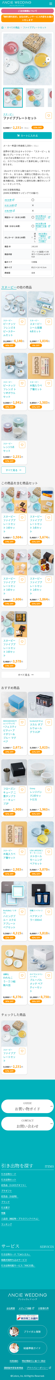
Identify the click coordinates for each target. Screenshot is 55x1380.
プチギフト (6, 1190)
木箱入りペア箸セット (36, 387)
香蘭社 (6, 974)
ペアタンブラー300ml (36, 918)
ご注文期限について (27, 10)
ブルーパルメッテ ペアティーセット (36, 985)
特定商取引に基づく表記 (33, 1360)
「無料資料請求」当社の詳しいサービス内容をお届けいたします (27, 18)
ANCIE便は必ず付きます (40, 217)
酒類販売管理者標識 (13, 1367)
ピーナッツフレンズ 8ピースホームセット (9, 329)
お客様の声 (43, 1308)
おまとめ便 (9, 205)
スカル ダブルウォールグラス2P (36, 728)
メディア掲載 (25, 1308)
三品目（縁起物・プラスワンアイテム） (20, 1218)
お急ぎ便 (8, 211)
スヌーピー (8, 114)
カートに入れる (29, 135)
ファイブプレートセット (34, 27)
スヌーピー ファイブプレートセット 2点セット (36, 586)
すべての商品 (13, 27)
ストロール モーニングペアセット (36, 859)
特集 (3, 1213)
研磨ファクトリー (36, 911)
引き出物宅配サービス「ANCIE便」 (18, 1265)
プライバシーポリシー (37, 1367)
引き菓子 (5, 1207)
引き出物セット (8, 1179)
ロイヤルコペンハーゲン (36, 975)
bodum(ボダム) (36, 721)
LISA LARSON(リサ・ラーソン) (36, 851)
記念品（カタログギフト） (14, 1185)
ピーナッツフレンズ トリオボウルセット (9, 390)
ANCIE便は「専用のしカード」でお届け (42, 237)
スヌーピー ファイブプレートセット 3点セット (9, 524)
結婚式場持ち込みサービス (14, 1259)
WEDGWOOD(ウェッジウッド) (10, 722)
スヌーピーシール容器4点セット (36, 327)
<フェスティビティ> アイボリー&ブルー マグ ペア (10, 734)
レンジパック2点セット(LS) (36, 795)
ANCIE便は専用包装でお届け (40, 226)
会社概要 (10, 1308)
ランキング (6, 1224)
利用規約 (14, 1360)
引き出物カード (8, 1173)
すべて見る (12, 470)
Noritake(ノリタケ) (9, 911)
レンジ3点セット (8, 449)
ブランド (5, 1201)
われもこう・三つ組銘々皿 (9, 981)
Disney (32, 788)
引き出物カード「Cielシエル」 (16, 1254)
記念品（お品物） (9, 1196)
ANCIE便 (8, 200)
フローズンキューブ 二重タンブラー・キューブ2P (9, 796)
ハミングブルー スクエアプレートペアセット (9, 921)
